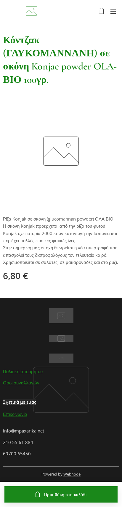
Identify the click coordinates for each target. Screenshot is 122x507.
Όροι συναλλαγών (21, 383)
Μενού (113, 11)
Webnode (72, 474)
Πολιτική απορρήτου (23, 371)
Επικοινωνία (15, 414)
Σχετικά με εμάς (19, 402)
